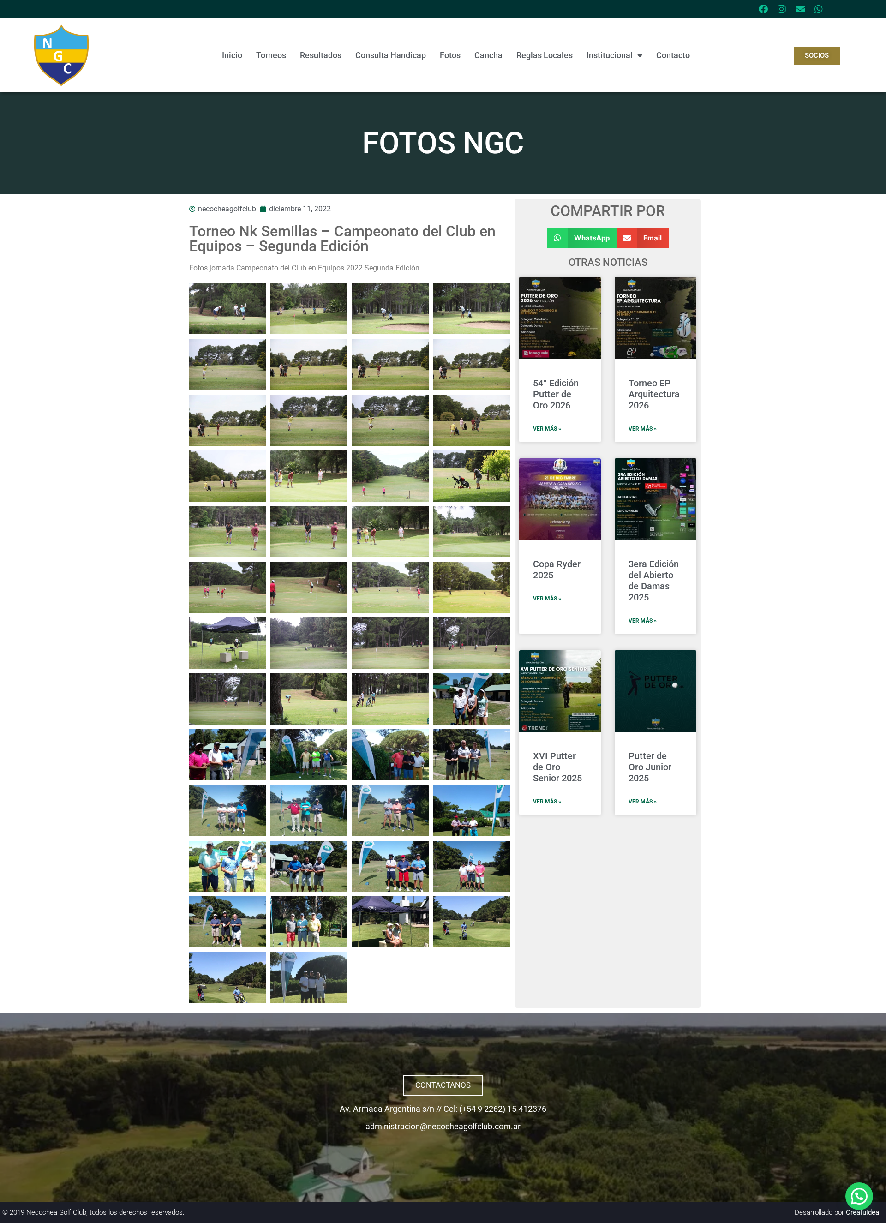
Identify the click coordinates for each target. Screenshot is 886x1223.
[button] (582, 238)
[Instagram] (781, 9)
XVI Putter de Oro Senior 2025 (557, 767)
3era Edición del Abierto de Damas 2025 (654, 580)
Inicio (232, 55)
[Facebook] (763, 9)
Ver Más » (547, 429)
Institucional (610, 55)
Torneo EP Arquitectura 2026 (654, 394)
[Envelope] (800, 9)
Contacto (673, 55)
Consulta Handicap (390, 55)
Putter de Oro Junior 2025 (650, 767)
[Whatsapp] (818, 9)
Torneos (271, 55)
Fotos (450, 55)
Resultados (320, 55)
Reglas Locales (544, 55)
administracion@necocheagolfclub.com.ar (443, 1126)
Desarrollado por (837, 1212)
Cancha (488, 55)
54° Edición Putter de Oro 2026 (556, 394)
